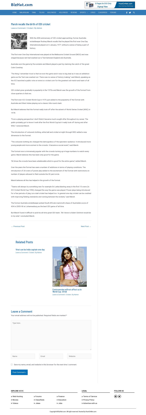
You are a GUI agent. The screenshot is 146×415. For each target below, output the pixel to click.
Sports (83, 12)
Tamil (34, 12)
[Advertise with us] (96, 403)
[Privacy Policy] (96, 400)
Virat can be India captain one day (30, 249)
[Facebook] (127, 13)
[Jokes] (44, 403)
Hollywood (63, 12)
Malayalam (24, 12)
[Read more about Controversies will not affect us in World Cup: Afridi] (69, 266)
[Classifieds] (44, 400)
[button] (87, 12)
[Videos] (21, 403)
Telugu (41, 12)
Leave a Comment (18, 28)
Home (15, 12)
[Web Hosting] (21, 396)
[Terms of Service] (96, 396)
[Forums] (44, 396)
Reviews (74, 12)
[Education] (67, 400)
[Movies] (21, 400)
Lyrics (93, 12)
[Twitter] (130, 13)
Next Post (86, 226)
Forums (113, 12)
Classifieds (102, 12)
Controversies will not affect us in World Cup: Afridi (67, 290)
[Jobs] (67, 403)
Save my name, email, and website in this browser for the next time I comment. (45, 365)
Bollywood (51, 12)
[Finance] (67, 396)
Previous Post (18, 226)
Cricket (30, 28)
